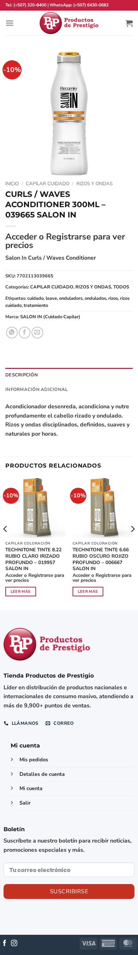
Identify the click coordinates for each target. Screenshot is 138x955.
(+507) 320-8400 (29, 5)
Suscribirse (69, 891)
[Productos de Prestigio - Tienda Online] (69, 23)
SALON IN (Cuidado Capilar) (50, 317)
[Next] (132, 542)
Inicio (12, 183)
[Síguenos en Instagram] (14, 943)
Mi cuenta (30, 788)
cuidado (35, 298)
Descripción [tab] (21, 375)
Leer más (21, 591)
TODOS (121, 287)
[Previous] (5, 542)
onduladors (70, 298)
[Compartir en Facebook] (24, 332)
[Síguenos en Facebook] (4, 943)
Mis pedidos (33, 759)
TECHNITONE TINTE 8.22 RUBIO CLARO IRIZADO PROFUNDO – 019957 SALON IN (33, 559)
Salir (25, 802)
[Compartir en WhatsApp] (12, 332)
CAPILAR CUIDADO (47, 183)
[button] (9, 23)
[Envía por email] (37, 332)
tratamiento (36, 305)
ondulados (95, 298)
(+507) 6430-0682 (91, 5)
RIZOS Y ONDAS (94, 183)
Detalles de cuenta (42, 774)
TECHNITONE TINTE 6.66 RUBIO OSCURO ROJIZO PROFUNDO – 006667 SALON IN (101, 559)
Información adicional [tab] (36, 389)
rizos (113, 298)
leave (51, 298)
